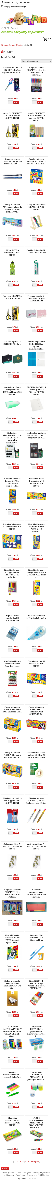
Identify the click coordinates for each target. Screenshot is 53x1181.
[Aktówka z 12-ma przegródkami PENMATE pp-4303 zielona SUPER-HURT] (12, 412)
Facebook (8, 3)
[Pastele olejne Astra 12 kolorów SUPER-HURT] (12, 549)
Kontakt (45, 1175)
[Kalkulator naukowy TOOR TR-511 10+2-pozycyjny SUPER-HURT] (36, 457)
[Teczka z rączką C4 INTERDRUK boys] (12, 366)
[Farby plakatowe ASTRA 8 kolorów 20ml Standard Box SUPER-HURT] (12, 777)
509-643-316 (24, 3)
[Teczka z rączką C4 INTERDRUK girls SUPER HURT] (36, 320)
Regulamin (20, 1175)
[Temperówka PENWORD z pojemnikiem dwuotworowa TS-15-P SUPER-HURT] (36, 1051)
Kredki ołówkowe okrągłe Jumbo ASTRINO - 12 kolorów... (12, 572)
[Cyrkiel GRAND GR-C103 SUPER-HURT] (36, 275)
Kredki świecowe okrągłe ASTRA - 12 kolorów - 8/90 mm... (36, 161)
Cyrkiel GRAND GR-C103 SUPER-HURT (36, 251)
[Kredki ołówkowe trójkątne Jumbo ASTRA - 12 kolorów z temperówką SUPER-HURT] (36, 549)
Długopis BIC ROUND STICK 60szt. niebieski (36, 937)
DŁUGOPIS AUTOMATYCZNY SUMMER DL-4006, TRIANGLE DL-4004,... (12, 1028)
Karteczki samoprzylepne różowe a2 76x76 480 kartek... (36, 891)
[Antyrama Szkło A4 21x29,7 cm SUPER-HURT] (36, 868)
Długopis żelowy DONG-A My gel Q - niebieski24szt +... (12, 161)
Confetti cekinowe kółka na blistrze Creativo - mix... (12, 663)
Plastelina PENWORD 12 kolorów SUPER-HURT (12, 1120)
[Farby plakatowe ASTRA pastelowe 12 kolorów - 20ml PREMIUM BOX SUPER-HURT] (12, 229)
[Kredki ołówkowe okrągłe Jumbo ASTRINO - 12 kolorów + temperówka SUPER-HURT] (12, 594)
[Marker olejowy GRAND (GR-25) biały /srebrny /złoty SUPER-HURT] (36, 823)
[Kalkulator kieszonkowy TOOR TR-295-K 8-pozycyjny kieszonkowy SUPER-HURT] (12, 457)
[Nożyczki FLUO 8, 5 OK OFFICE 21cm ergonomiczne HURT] (12, 92)
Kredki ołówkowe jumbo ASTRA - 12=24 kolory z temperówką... (12, 480)
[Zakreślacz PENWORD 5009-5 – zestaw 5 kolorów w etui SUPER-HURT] (12, 1097)
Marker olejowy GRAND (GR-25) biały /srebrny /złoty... (36, 800)
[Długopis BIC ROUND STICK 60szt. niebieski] (36, 960)
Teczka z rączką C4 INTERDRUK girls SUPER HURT (36, 298)
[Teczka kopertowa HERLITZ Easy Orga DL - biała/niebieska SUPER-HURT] (36, 366)
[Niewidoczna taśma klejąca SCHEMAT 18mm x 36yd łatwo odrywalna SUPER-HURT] (36, 777)
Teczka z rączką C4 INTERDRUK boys (12, 342)
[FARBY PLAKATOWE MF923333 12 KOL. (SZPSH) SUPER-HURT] (36, 1142)
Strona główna (7, 45)
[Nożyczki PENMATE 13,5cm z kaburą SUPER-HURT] (12, 138)
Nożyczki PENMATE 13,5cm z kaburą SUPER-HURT (12, 115)
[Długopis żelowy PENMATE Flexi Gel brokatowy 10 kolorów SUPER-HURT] (36, 92)
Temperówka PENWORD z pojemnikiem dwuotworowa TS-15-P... (36, 1028)
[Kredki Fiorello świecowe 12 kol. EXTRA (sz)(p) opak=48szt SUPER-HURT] (12, 960)
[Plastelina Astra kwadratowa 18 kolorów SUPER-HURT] (36, 503)
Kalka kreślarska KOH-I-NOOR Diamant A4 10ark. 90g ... (12, 983)
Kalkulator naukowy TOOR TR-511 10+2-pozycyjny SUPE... (36, 435)
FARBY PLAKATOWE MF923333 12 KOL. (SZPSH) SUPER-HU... (36, 1120)
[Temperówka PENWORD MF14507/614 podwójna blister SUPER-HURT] (36, 1097)
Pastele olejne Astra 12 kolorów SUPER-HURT (12, 526)
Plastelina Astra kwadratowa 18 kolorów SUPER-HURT (36, 480)
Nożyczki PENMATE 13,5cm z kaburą (12, 297)
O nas (18, 1173)
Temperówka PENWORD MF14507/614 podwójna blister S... (36, 1074)
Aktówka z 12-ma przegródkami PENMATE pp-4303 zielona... (12, 389)
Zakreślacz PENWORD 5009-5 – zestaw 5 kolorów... (12, 1074)
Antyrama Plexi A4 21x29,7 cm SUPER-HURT (12, 846)
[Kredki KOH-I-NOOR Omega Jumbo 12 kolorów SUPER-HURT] (36, 1005)
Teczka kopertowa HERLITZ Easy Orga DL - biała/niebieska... (36, 343)
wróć (5, 1168)
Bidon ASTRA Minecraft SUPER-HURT (12, 252)
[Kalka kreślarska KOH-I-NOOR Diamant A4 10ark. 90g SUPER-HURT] (12, 1005)
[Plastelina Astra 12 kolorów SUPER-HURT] (36, 686)
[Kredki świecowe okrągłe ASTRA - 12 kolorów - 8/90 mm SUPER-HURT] (36, 183)
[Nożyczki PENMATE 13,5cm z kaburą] (12, 320)
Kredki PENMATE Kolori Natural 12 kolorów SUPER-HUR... (36, 115)
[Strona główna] (26, 18)
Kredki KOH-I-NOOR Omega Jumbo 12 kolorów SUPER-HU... (36, 983)
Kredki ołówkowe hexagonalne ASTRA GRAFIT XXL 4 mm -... (36, 572)
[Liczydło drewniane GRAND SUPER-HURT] (36, 229)
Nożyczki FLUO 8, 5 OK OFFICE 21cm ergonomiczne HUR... (12, 69)
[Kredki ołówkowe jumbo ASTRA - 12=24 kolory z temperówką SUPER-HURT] (12, 503)
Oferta (19, 45)
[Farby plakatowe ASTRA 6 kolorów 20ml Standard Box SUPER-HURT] (12, 731)
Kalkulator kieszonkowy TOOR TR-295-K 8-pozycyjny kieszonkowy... (12, 435)
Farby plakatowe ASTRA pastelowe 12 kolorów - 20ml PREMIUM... (12, 206)
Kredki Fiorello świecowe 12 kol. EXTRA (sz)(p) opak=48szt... (12, 937)
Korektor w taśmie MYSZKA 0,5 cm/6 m (36, 616)
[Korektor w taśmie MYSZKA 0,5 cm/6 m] (36, 640)
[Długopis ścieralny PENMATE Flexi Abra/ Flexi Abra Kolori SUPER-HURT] (12, 914)
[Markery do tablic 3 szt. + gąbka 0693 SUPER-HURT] (12, 823)
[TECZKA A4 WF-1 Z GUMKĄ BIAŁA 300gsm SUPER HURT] (36, 412)
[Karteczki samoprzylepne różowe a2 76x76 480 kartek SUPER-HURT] (36, 914)
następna (35, 1161)
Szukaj (36, 1173)
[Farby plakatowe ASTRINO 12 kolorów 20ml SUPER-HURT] (36, 731)
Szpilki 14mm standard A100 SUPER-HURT (12, 617)
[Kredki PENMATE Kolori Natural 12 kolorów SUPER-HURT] (36, 138)
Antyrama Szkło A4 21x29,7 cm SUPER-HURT (36, 846)
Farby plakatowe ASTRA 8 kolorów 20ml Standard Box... (12, 754)
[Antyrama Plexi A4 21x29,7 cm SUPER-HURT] (12, 868)
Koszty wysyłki (34, 1175)
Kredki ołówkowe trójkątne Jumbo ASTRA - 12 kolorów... (36, 526)
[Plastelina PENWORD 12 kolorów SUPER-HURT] (12, 1142)
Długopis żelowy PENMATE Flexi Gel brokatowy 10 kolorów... (36, 69)
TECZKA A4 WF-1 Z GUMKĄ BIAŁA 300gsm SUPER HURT (36, 389)
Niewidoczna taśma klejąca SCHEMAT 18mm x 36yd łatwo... (36, 754)
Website (32, 1178)
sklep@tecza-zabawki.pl (14, 6)
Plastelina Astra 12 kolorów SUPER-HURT (36, 663)
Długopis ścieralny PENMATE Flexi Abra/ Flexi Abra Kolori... (12, 891)
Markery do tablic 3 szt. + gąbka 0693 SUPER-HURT (12, 800)
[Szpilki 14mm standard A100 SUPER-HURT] (12, 640)
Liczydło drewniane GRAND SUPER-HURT (36, 206)
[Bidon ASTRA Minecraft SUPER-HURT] (12, 275)
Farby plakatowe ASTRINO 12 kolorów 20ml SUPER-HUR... (36, 709)
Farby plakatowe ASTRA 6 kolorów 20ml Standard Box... (12, 709)
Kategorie (26, 1173)
